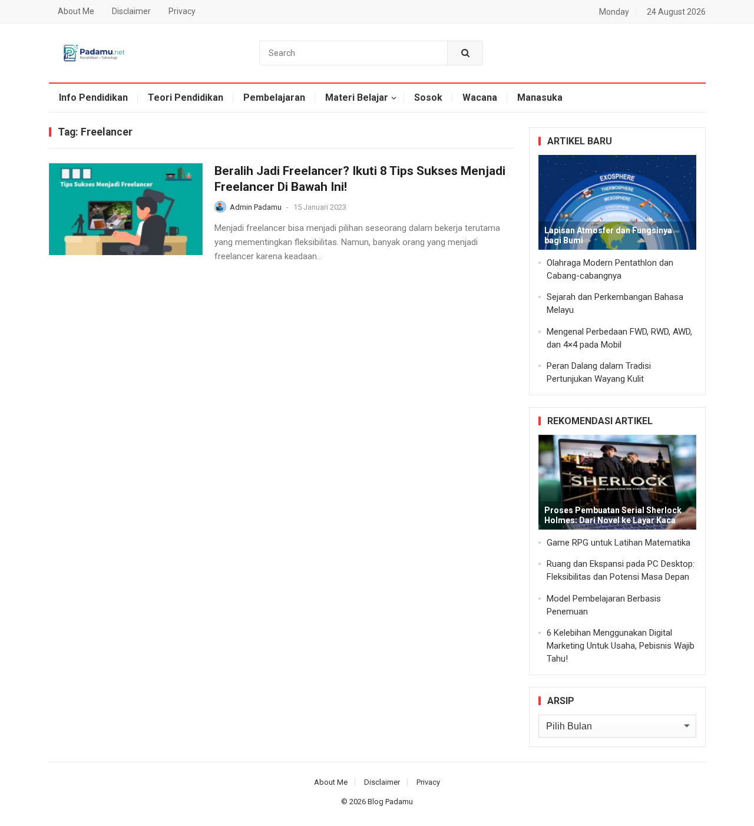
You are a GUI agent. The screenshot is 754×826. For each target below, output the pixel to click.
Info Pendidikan (93, 97)
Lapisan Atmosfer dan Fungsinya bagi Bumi (608, 235)
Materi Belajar (356, 97)
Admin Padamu (256, 207)
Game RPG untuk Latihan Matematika (618, 542)
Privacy (182, 11)
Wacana (479, 97)
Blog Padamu (390, 801)
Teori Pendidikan (185, 97)
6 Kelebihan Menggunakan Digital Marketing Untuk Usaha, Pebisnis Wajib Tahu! (621, 645)
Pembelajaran (274, 97)
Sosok (428, 97)
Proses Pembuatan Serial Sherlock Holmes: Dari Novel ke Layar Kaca (613, 515)
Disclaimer (131, 11)
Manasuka (540, 97)
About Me (76, 11)
